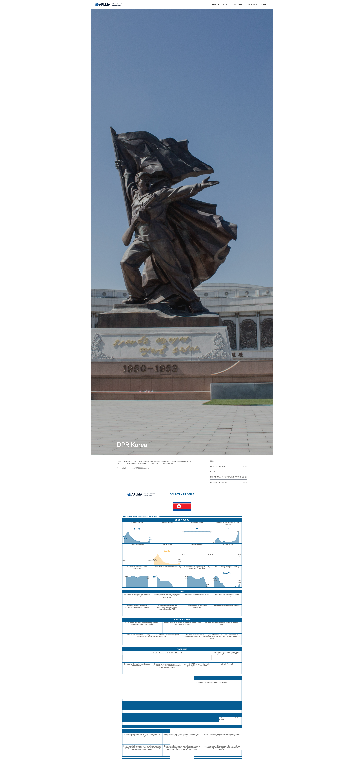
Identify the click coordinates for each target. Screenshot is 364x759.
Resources (238, 4)
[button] (216, 4)
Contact (264, 4)
